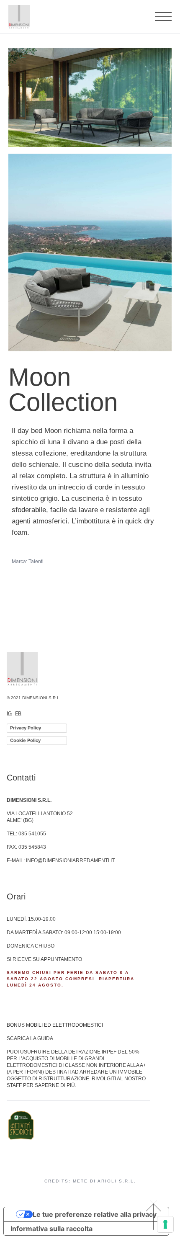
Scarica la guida (30, 1038)
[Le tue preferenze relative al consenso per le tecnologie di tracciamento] (165, 1224)
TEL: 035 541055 (26, 834)
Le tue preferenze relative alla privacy (95, 1214)
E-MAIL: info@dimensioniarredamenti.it (61, 860)
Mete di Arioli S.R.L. (104, 1181)
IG (9, 713)
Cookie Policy (25, 740)
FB (18, 713)
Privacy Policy (25, 728)
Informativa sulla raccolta (51, 1228)
